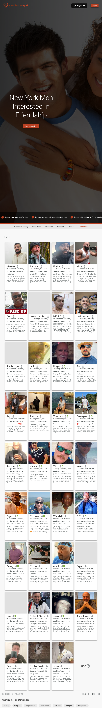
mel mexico (83, 316)
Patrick (34, 416)
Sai (78, 366)
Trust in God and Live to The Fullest (16, 574)
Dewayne (82, 416)
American (49, 227)
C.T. (79, 516)
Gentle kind (10, 274)
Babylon (17, 706)
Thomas (58, 416)
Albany (6, 706)
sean (56, 616)
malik (56, 566)
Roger (56, 366)
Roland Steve (37, 616)
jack (32, 366)
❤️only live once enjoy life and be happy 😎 (86, 424)
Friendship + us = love (60, 674)
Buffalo (58, 706)
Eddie (56, 266)
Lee (8, 616)
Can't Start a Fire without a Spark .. (86, 524)
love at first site (58, 624)
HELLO (57, 316)
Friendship (61, 227)
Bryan (9, 516)
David (9, 666)
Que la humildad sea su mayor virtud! (86, 474)
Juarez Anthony (37, 316)
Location (72, 227)
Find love (80, 374)
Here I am (33, 574)
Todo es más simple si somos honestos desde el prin (16, 674)
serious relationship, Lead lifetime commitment (16, 474)
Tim (55, 466)
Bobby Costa (37, 666)
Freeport (69, 706)
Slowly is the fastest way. (14, 374)
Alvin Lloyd (83, 616)
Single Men (36, 227)
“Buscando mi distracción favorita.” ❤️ (86, 324)
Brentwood (45, 706)
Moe (79, 266)
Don (8, 316)
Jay (8, 416)
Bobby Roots (34, 674)
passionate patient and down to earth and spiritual (62, 274)
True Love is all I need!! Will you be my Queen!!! (16, 524)
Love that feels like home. (38, 274)
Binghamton (30, 706)
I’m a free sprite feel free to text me (86, 624)
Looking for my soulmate (38, 624)
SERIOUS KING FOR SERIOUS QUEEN (39, 524)
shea (56, 666)
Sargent (34, 266)
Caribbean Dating (21, 227)
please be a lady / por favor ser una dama (62, 474)
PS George (12, 366)
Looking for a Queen (59, 524)
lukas (80, 466)
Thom (33, 566)
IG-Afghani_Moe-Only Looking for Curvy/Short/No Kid (86, 274)
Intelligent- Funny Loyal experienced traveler (62, 374)
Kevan (33, 466)
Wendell (58, 516)
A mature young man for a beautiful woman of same (16, 324)
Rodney (10, 466)
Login (95, 6)
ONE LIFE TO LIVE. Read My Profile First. (16, 624)
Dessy (10, 566)
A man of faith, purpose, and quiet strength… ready (39, 324)
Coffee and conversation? (61, 424)
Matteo (10, 266)
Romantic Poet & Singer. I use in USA (39, 374)
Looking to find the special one (86, 574)
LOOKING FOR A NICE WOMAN (62, 324)
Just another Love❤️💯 (14, 424)
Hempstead (82, 706)
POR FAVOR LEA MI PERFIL (62, 574)
